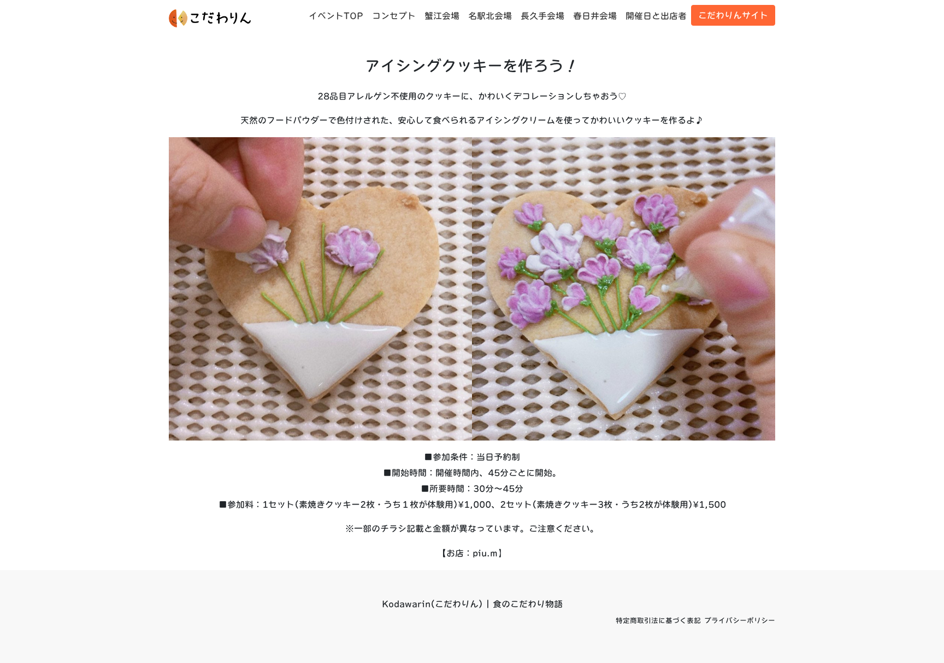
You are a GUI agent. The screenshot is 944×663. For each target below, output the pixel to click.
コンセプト (394, 15)
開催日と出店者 (656, 15)
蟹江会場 (441, 15)
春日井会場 (595, 15)
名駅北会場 (490, 15)
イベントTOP (336, 15)
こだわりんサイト (733, 15)
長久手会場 (542, 15)
